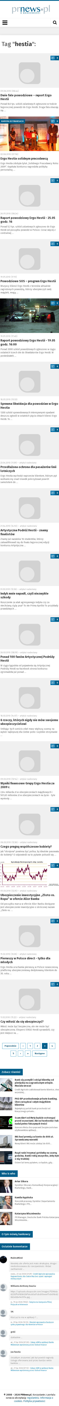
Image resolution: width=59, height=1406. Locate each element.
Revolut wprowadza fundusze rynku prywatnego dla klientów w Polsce (32, 1323)
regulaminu (33, 1397)
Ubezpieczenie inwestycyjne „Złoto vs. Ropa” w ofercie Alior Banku (27, 897)
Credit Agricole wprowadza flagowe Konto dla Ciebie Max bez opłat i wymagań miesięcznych (33, 1276)
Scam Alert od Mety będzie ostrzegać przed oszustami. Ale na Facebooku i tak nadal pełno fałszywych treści (37, 1120)
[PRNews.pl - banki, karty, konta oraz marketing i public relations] (29, 9)
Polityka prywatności (34, 1401)
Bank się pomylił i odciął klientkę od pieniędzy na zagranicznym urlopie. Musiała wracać (34, 1082)
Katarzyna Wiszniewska (27, 1213)
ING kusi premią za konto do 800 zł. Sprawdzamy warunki (34, 1138)
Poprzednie (10, 1046)
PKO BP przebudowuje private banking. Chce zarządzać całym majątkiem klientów (36, 1101)
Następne (40, 1053)
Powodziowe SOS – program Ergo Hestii (28, 281)
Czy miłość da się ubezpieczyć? (22, 1021)
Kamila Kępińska (24, 1197)
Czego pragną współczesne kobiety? (26, 846)
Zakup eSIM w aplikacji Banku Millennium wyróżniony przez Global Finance (32, 1343)
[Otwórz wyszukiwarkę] (54, 22)
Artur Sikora (21, 1181)
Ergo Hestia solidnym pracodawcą (24, 158)
